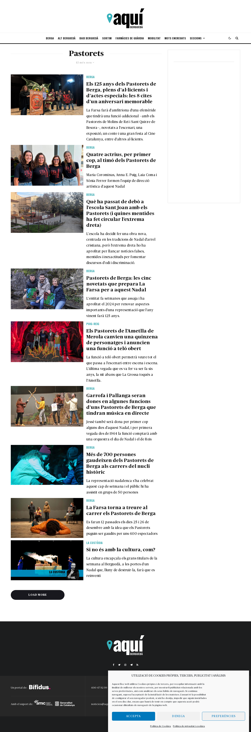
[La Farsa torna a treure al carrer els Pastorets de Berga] (47, 518)
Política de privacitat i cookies (189, 726)
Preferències (224, 716)
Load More (37, 595)
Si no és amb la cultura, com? (120, 549)
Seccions (196, 38)
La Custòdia (94, 542)
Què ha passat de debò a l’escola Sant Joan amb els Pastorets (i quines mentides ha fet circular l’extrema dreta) (120, 213)
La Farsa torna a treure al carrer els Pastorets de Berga (121, 510)
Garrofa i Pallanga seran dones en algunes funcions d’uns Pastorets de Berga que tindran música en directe (121, 404)
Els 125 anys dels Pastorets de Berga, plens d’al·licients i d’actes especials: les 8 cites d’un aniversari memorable (121, 93)
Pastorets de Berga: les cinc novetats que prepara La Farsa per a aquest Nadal (118, 284)
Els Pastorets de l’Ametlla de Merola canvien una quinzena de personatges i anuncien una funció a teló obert (122, 340)
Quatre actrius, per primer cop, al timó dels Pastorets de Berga (121, 160)
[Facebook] (113, 665)
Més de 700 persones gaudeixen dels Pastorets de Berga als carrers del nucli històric (120, 463)
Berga (50, 38)
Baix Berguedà (88, 38)
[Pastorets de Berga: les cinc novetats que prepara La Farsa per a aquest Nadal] (47, 288)
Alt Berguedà (66, 38)
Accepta (133, 716)
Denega (178, 716)
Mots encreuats (175, 38)
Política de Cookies (160, 726)
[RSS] (137, 665)
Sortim (107, 38)
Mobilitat (154, 38)
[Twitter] (119, 665)
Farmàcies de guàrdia (129, 38)
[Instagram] (125, 665)
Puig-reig (92, 324)
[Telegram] (131, 665)
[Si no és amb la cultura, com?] (47, 560)
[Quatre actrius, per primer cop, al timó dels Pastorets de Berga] (47, 165)
